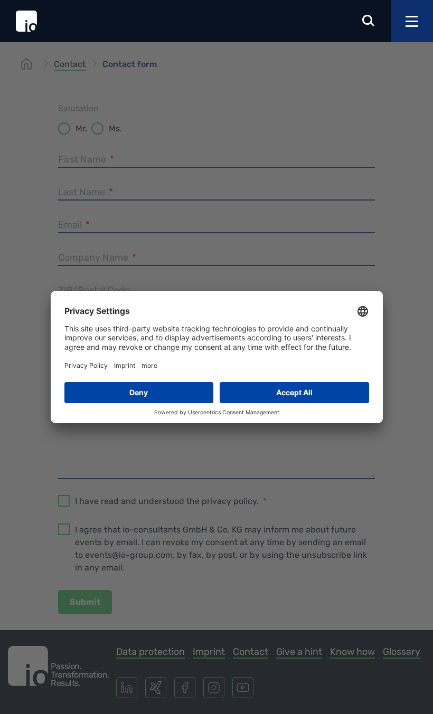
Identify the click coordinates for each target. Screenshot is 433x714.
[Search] (368, 21)
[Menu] (412, 21)
